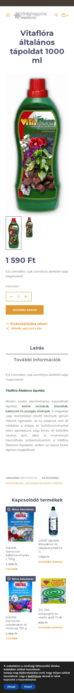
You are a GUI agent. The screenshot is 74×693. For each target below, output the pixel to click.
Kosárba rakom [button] (50, 562)
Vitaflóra (57, 482)
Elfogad (11, 686)
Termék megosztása (26, 328)
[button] (26, 323)
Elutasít (28, 686)
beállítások (34, 676)
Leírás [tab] (37, 348)
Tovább (11, 569)
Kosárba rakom (25, 309)
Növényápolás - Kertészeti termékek (28, 482)
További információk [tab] (37, 359)
